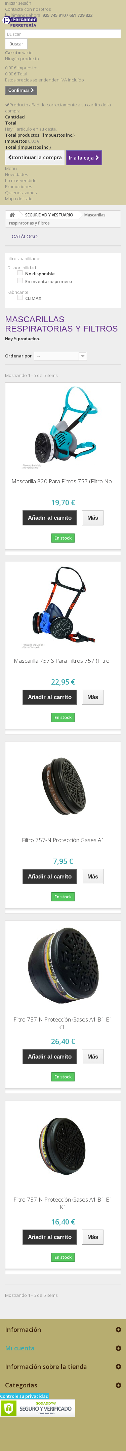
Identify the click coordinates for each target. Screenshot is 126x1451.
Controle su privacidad (24, 1396)
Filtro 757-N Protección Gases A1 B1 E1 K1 (63, 1203)
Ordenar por (18, 356)
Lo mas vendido (21, 180)
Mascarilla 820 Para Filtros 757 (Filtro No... (63, 481)
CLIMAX (33, 298)
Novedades (16, 174)
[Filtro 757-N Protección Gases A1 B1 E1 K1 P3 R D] (63, 966)
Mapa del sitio (19, 199)
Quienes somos (21, 192)
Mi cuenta (20, 1348)
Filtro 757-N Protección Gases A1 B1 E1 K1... (63, 1023)
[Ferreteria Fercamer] (21, 26)
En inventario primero (48, 281)
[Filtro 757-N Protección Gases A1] (63, 787)
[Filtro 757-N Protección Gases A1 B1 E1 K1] (63, 1146)
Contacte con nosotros (28, 9)
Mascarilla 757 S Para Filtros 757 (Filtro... (63, 660)
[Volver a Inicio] (12, 215)
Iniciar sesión (18, 3)
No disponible (40, 274)
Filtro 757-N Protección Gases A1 (63, 840)
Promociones (18, 186)
